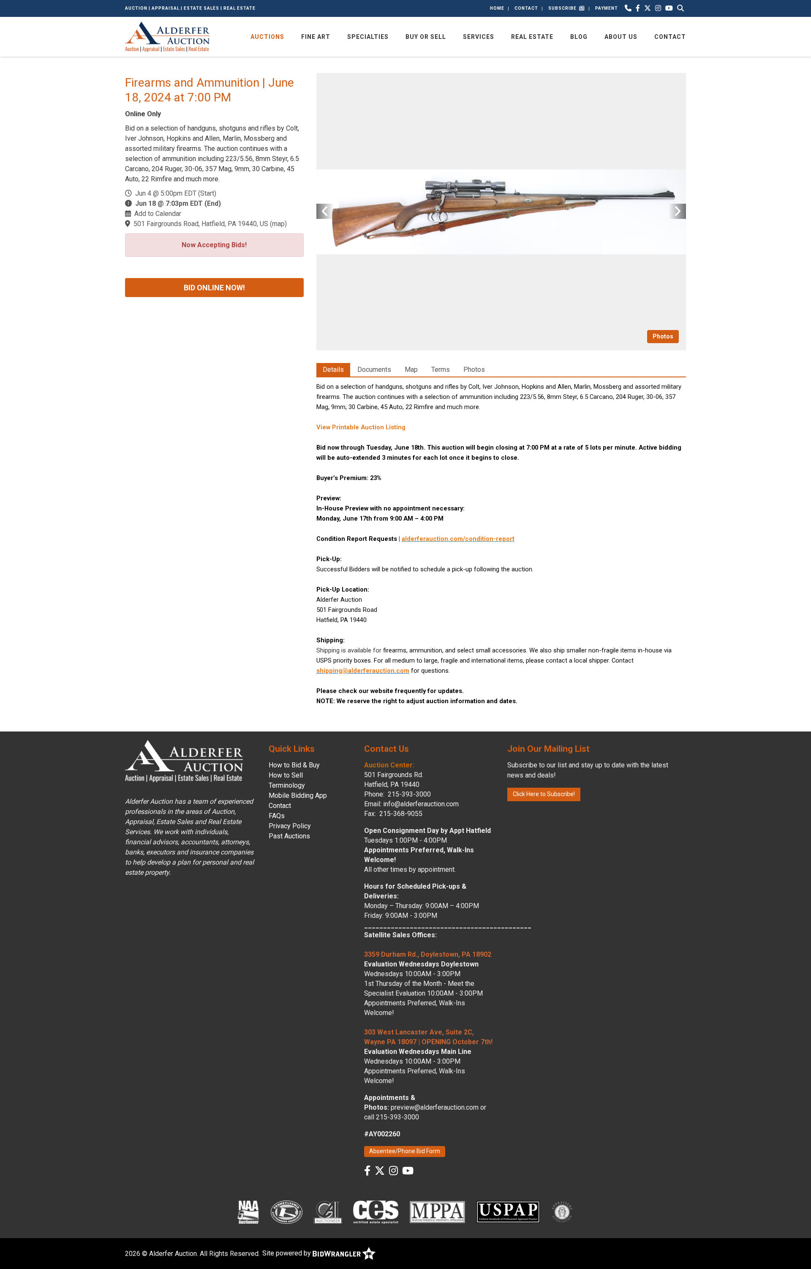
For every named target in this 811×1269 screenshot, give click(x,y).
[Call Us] (628, 8)
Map (411, 370)
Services (478, 36)
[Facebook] (638, 8)
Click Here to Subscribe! (544, 794)
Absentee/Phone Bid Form (404, 1151)
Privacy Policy (290, 826)
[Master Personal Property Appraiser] (437, 1212)
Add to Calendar (157, 214)
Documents (374, 370)
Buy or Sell (426, 36)
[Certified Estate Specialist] (375, 1212)
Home (497, 8)
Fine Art (315, 36)
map (278, 224)
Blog (579, 36)
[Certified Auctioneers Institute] (328, 1212)
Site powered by (287, 1253)
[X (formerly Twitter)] (647, 8)
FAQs (277, 816)
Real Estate (532, 36)
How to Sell (286, 775)
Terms (440, 370)
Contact (526, 8)
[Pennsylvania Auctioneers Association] (286, 1212)
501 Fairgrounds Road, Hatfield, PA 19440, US (200, 224)
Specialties (368, 36)
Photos (663, 336)
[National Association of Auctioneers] (248, 1212)
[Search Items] (680, 8)
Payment (606, 8)
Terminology (287, 785)
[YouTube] (669, 8)
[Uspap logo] (508, 1212)
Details (333, 370)
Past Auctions (289, 836)
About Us (620, 36)
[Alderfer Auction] (167, 36)
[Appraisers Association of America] (562, 1212)
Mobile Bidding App (298, 795)
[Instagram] (658, 8)
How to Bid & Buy (294, 765)
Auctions (267, 36)
